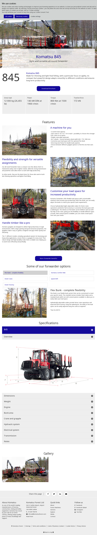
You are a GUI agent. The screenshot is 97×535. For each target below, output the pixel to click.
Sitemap (27, 526)
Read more (29, 516)
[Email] (66, 494)
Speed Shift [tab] (54, 279)
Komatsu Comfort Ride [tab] (58, 273)
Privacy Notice (81, 526)
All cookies (8, 16)
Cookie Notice (70, 526)
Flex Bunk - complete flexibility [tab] (14, 273)
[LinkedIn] (60, 494)
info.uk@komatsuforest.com (37, 514)
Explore (52, 512)
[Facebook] (48, 494)
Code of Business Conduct (56, 526)
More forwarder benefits (48, 258)
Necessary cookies (22, 16)
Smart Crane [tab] (8, 279)
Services (52, 510)
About (52, 505)
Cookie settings (35, 16)
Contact (52, 516)
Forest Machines (55, 507)
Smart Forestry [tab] (9, 285)
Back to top (48, 532)
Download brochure (48, 88)
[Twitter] (54, 494)
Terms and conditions (39, 526)
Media (52, 514)
